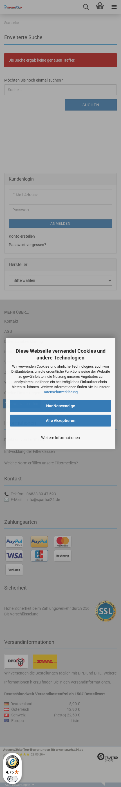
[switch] (12, 779)
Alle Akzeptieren (60, 421)
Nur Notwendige (60, 406)
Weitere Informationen (60, 438)
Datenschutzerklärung (60, 392)
